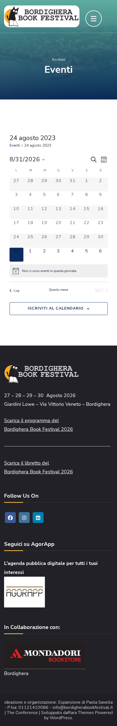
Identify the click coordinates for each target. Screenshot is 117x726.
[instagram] (24, 517)
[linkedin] (38, 517)
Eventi (15, 145)
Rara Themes (81, 712)
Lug (16, 290)
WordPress (61, 718)
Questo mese (58, 290)
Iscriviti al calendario (56, 308)
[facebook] (10, 517)
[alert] (59, 270)
